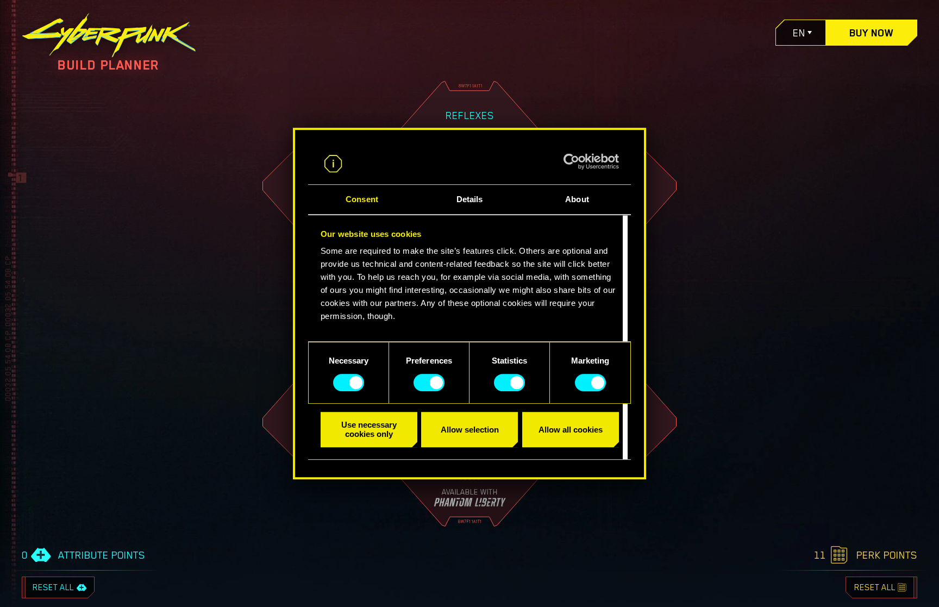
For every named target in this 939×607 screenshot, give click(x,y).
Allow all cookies (571, 429)
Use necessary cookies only (369, 429)
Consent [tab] (362, 199)
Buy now (871, 33)
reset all (53, 587)
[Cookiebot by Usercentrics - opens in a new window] (571, 161)
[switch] (429, 382)
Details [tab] (469, 199)
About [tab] (577, 199)
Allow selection (470, 429)
